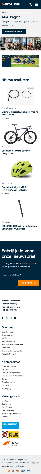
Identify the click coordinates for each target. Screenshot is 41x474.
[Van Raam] (20, 56)
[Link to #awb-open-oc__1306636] (30, 4)
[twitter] (7, 318)
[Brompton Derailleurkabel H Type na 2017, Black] (20, 86)
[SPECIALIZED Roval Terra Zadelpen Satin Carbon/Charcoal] (20, 200)
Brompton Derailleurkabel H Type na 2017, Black (20, 113)
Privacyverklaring (21, 463)
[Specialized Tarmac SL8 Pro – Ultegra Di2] (20, 125)
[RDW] (10, 441)
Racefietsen (6, 147)
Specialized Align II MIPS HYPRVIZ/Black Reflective (15, 188)
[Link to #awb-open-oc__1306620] (36, 4)
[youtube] (15, 318)
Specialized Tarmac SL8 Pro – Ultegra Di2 (17, 152)
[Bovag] (10, 432)
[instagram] (11, 318)
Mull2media (19, 466)
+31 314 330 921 (9, 310)
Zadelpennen (7, 222)
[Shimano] (10, 422)
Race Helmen (7, 183)
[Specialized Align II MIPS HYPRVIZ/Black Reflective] (20, 161)
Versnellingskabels (9, 108)
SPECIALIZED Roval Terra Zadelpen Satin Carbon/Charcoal (19, 227)
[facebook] (3, 318)
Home (4, 12)
